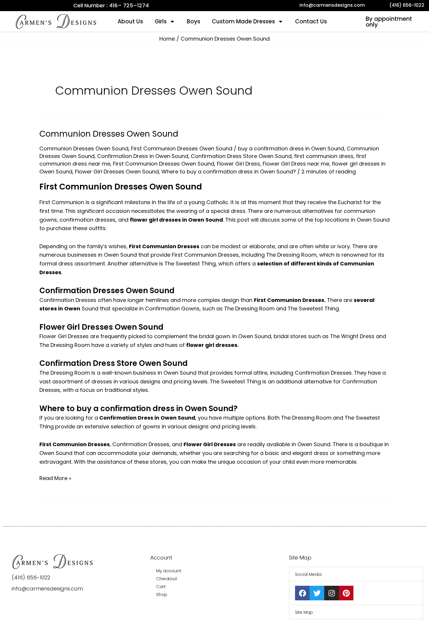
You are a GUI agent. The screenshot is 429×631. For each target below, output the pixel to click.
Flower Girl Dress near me (296, 163)
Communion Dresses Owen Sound (108, 134)
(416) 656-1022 (31, 577)
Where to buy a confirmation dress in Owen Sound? (228, 171)
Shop (161, 594)
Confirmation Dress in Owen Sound (142, 156)
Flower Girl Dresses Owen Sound (117, 171)
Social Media (308, 574)
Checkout (166, 579)
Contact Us (311, 21)
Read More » (55, 478)
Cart (161, 586)
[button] (356, 574)
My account (168, 571)
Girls (161, 21)
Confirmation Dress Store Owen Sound (241, 156)
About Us (130, 21)
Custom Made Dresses (243, 21)
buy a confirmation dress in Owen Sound (291, 148)
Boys (193, 21)
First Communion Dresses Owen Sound (181, 148)
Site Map (304, 612)
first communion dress (323, 156)
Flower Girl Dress (238, 163)
